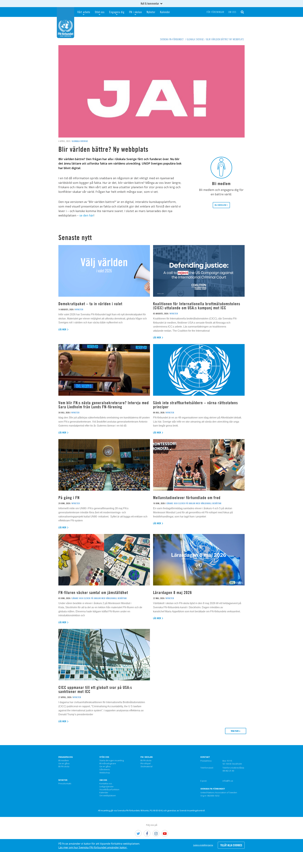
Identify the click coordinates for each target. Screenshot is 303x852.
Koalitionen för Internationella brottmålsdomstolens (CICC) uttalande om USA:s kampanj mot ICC (196, 305)
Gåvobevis (104, 769)
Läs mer (62, 329)
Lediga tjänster (106, 786)
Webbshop (104, 772)
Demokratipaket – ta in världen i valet (90, 303)
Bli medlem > (221, 205)
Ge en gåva (63, 763)
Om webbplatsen (107, 795)
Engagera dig (116, 12)
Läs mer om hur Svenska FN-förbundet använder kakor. (92, 847)
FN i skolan (135, 12)
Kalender (165, 12)
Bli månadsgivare (107, 763)
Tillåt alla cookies (231, 845)
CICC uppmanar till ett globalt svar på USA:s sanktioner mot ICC (95, 689)
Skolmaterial (146, 766)
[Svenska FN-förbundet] (65, 22)
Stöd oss (99, 12)
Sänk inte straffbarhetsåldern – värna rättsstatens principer (195, 404)
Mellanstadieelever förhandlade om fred (186, 497)
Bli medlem (63, 760)
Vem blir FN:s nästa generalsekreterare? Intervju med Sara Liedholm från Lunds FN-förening (103, 404)
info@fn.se (228, 780)
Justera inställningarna (203, 845)
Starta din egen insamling (111, 760)
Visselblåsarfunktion (109, 789)
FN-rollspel (145, 763)
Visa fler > (235, 731)
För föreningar (215, 12)
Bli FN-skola (63, 766)
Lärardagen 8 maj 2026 (172, 592)
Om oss (232, 12)
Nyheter (151, 12)
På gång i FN (69, 497)
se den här (86, 215)
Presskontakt (64, 783)
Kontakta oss (105, 783)
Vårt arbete (83, 12)
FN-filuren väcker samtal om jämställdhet (93, 592)
